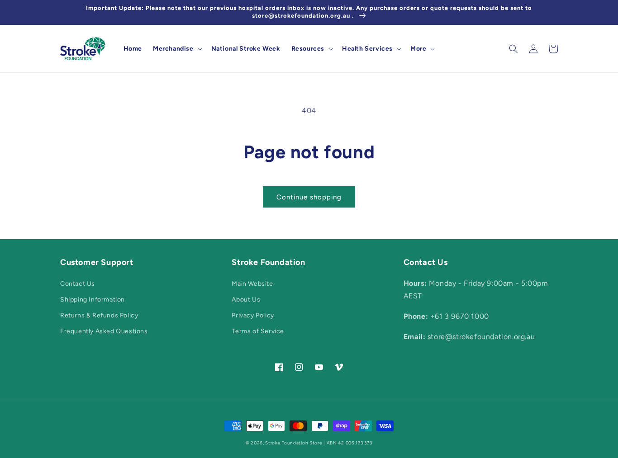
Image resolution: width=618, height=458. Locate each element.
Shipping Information (92, 299)
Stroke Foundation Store (293, 443)
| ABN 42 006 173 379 (347, 443)
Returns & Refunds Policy (99, 315)
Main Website (252, 284)
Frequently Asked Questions (104, 331)
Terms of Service (258, 331)
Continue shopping (309, 197)
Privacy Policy (253, 315)
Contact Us (77, 284)
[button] (176, 48)
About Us (246, 299)
